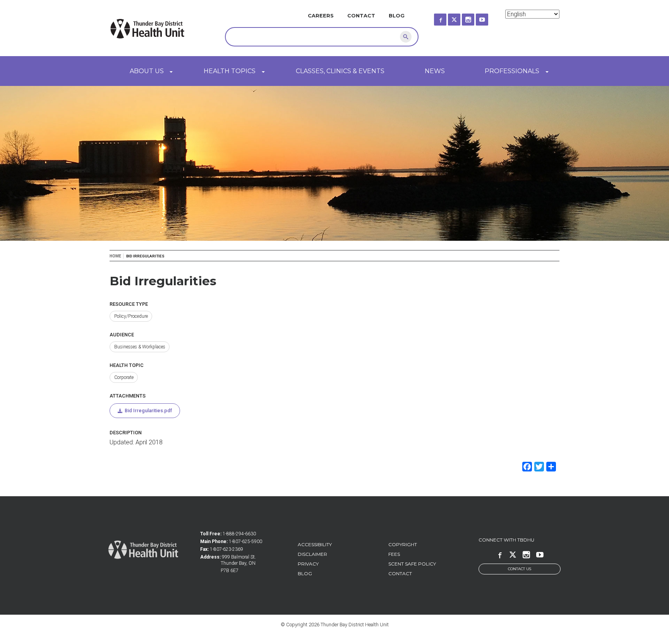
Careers (321, 16)
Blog (397, 16)
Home (115, 256)
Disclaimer (312, 554)
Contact (361, 16)
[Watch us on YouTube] (489, 17)
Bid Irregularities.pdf (148, 410)
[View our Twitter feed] (461, 17)
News (435, 71)
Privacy (308, 564)
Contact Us (519, 569)
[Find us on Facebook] (447, 17)
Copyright (402, 544)
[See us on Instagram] (475, 17)
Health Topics (230, 71)
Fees (394, 554)
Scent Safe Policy (412, 564)
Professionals (512, 71)
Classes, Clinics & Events (340, 71)
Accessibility (315, 544)
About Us (147, 71)
